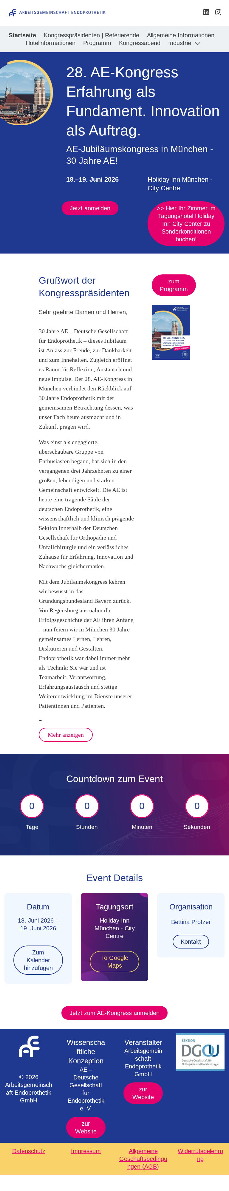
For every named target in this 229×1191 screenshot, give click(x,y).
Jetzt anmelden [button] (90, 208)
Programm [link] (97, 43)
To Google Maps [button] (114, 961)
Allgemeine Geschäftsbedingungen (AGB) (143, 1159)
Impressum (86, 1151)
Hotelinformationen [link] (50, 43)
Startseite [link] (22, 35)
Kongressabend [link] (139, 43)
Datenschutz (28, 1151)
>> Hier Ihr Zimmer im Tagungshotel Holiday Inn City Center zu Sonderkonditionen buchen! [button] (186, 223)
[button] (207, 14)
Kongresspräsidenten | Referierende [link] (91, 35)
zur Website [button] (86, 1127)
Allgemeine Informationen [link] (180, 35)
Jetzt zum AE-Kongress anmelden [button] (114, 1013)
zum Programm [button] (174, 285)
